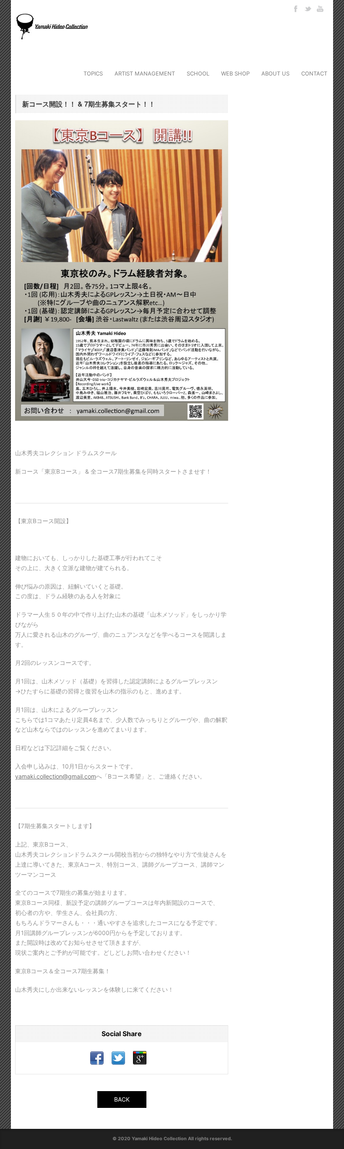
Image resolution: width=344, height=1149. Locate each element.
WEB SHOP (235, 73)
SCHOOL (198, 73)
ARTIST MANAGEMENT (145, 73)
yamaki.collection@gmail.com (55, 776)
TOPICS (93, 73)
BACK (122, 1099)
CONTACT (314, 73)
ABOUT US (275, 73)
